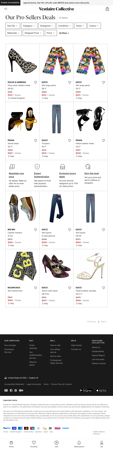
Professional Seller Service (56, 362)
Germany (38, 432)
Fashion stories (99, 363)
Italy (51, 432)
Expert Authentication (41, 175)
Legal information (33, 384)
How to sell (55, 345)
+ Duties (17, 95)
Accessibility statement (14, 384)
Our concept (10, 345)
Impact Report (98, 355)
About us (96, 347)
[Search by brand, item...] (6, 8)
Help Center (76, 345)
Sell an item (55, 356)
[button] (107, 9)
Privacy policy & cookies (61, 384)
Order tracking (33, 347)
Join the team (98, 359)
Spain (46, 432)
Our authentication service (36, 355)
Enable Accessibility (10, 2)
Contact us (76, 349)
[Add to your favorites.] (35, 82)
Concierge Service (9, 351)
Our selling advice (55, 351)
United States (28, 432)
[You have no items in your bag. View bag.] (107, 9)
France (5, 432)
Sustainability (98, 351)
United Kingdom (16, 432)
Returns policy (33, 363)
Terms (46, 384)
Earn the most (91, 173)
